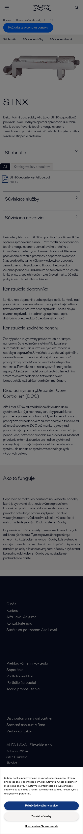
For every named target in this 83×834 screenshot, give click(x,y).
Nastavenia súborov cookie (41, 826)
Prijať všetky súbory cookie (41, 805)
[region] (41, 800)
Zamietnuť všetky (41, 816)
